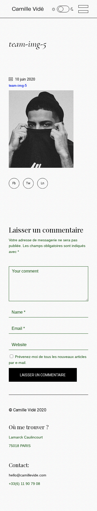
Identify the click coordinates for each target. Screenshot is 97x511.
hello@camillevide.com (27, 475)
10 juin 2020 (24, 79)
